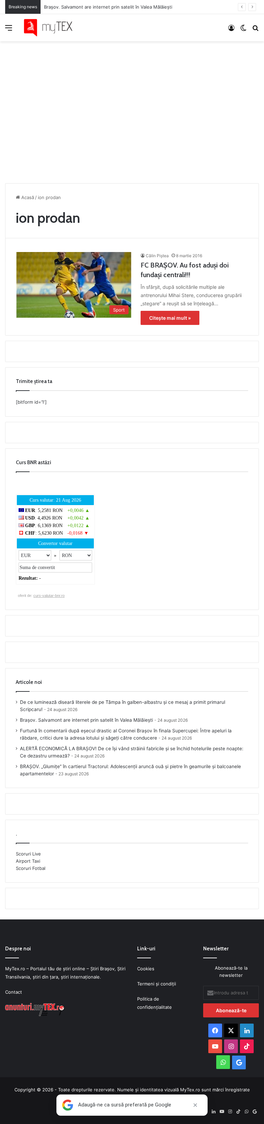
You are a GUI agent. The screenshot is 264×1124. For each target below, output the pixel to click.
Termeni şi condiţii (156, 983)
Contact (13, 992)
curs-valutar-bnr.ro (49, 595)
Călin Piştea (157, 255)
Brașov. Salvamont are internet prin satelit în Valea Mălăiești (108, 7)
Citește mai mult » (170, 318)
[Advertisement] (132, 110)
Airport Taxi (28, 861)
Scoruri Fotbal (30, 868)
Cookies (145, 968)
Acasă (27, 197)
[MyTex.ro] (51, 27)
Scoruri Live (28, 853)
